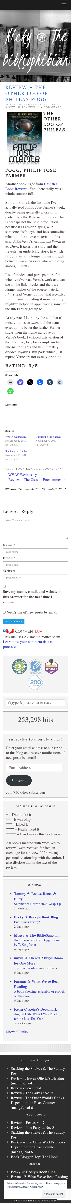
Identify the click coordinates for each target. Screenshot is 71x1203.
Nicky (10, 107)
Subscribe (18, 780)
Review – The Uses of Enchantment (35, 479)
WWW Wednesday (15, 437)
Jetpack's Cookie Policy (32, 1186)
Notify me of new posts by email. (32, 612)
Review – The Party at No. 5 (32, 1127)
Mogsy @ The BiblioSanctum (37, 935)
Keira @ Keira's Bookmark (35, 1009)
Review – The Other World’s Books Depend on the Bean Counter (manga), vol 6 (38, 1147)
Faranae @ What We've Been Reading (39, 1176)
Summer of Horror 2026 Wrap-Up (37, 903)
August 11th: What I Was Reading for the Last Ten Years (37, 1016)
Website (9, 570)
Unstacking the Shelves (48, 437)
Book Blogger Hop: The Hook (34, 1156)
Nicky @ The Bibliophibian (35, 47)
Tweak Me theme (25, 1200)
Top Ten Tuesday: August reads (35, 968)
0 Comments (51, 107)
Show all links (17, 1031)
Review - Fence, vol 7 (27, 1087)
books (48, 468)
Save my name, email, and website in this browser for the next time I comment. (32, 597)
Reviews (28, 107)
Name (9, 544)
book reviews (28, 468)
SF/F (60, 468)
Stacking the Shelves (16, 451)
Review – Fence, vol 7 (28, 1122)
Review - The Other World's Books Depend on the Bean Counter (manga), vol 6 (37, 1102)
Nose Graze (49, 1200)
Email (9, 557)
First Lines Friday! (27, 922)
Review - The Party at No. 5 (32, 1092)
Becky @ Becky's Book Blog (36, 917)
